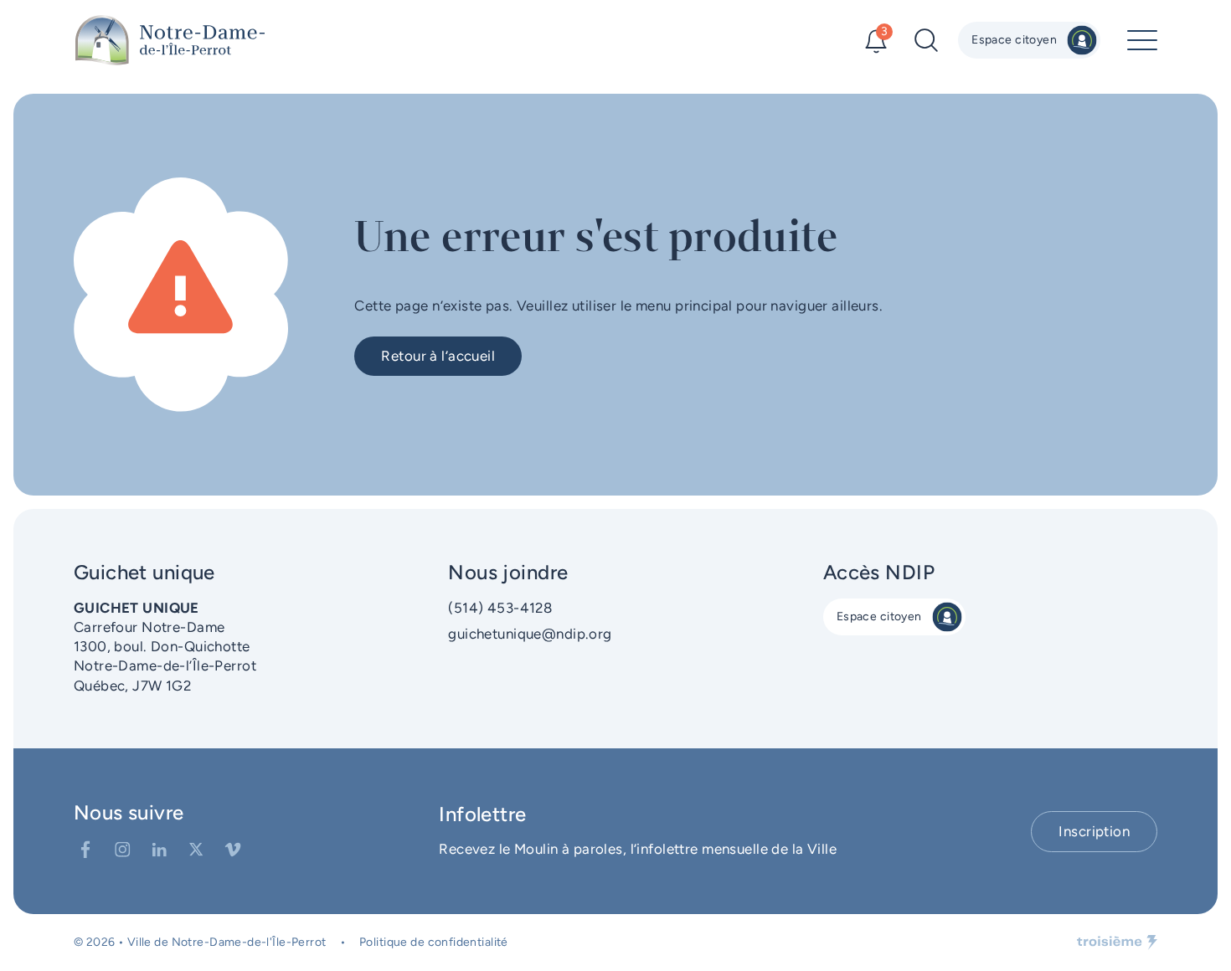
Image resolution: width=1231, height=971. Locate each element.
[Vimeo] (233, 849)
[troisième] (1117, 942)
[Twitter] (196, 849)
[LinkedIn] (159, 849)
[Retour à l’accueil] (170, 40)
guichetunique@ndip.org (529, 633)
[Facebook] (85, 849)
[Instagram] (122, 849)
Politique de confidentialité (433, 942)
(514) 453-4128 (500, 607)
